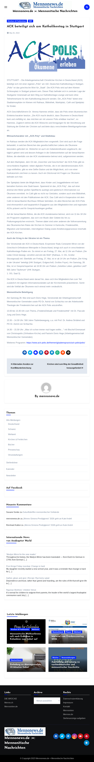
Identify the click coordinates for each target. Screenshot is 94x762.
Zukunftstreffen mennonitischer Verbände (41, 512)
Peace (68, 632)
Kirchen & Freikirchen (17, 21)
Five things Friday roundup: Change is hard (25, 566)
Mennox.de (68, 714)
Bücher (11, 445)
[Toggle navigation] (5, 7)
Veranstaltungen (15, 455)
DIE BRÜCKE (10, 699)
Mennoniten (68, 710)
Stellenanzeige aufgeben (74, 718)
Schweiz (12, 429)
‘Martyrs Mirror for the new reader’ (21, 554)
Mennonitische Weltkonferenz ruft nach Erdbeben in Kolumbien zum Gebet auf (25, 636)
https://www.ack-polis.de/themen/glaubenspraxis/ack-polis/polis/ (55, 343)
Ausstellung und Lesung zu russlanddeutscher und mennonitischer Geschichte (66, 664)
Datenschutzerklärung (73, 699)
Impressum (68, 703)
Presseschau (14, 450)
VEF (30, 21)
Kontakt (66, 706)
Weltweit (12, 434)
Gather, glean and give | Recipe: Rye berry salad (27, 578)
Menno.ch (8, 703)
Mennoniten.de (11, 706)
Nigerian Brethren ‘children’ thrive (21, 590)
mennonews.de (49, 396)
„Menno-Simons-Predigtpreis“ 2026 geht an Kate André (47, 519)
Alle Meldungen (13, 420)
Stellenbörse (12, 463)
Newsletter (11, 476)
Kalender (10, 469)
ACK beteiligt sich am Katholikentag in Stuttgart (45, 26)
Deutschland (13, 424)
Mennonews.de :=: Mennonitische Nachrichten (45, 11)
